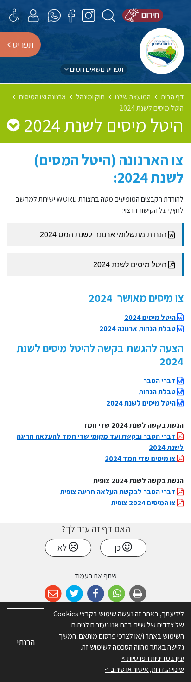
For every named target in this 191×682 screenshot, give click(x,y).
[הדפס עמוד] (138, 594)
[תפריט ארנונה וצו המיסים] (13, 125)
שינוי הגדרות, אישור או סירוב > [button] (144, 669)
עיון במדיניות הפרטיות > (152, 658)
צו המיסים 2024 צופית (144, 503)
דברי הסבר (160, 381)
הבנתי (26, 642)
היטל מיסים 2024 (150, 317)
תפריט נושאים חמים (96, 69)
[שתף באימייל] (53, 594)
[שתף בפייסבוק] (96, 594)
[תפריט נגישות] (14, 15)
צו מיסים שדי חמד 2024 (141, 458)
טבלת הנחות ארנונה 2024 (138, 328)
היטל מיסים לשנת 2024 (141, 403)
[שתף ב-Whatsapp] (117, 594)
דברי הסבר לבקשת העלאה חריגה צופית (118, 492)
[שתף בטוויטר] (74, 594)
